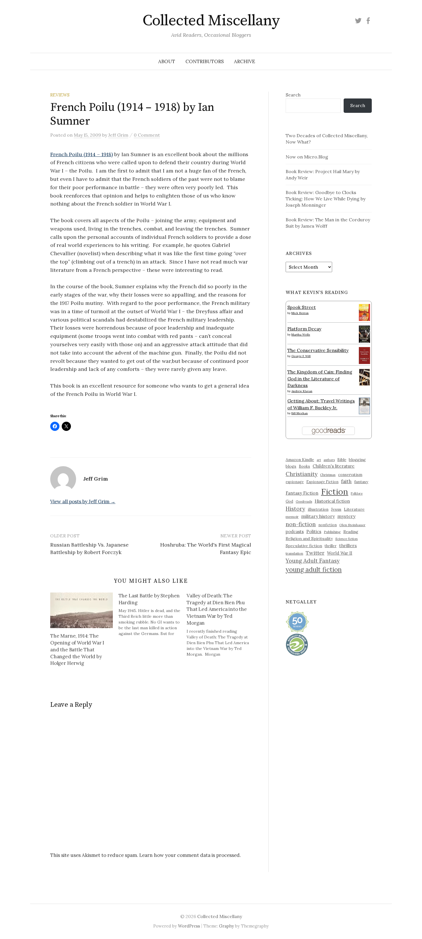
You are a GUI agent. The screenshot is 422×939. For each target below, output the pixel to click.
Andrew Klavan (301, 391)
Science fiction (346, 539)
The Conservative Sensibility (318, 350)
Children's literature (334, 466)
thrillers (348, 545)
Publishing (332, 532)
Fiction (334, 491)
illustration (318, 509)
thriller (330, 545)
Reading (350, 531)
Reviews (59, 95)
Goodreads (304, 501)
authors (329, 460)
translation (294, 553)
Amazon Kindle (300, 459)
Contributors (204, 61)
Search (293, 95)
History (295, 508)
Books (304, 466)
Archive (244, 61)
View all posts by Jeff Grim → (82, 501)
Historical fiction (332, 501)
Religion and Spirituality (309, 538)
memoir (292, 516)
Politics (313, 531)
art (319, 460)
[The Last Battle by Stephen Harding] (153, 615)
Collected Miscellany (211, 20)
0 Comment (147, 135)
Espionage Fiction (322, 481)
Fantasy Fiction (302, 493)
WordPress (189, 926)
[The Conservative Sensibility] (364, 355)
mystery (346, 516)
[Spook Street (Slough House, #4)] (364, 312)
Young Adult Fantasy (313, 560)
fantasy (361, 481)
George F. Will (301, 356)
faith (346, 481)
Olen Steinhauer (352, 525)
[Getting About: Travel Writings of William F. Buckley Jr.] (364, 405)
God (289, 501)
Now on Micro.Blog (307, 157)
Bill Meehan (299, 413)
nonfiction (327, 524)
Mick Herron (300, 313)
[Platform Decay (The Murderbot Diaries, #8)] (364, 334)
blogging (357, 459)
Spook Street (301, 307)
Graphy (226, 926)
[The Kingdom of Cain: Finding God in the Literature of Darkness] (364, 377)
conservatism (350, 474)
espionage (295, 481)
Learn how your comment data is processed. (190, 855)
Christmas (328, 475)
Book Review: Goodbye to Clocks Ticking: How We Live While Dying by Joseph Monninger (325, 198)
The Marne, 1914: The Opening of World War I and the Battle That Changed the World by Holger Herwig (77, 649)
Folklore (357, 493)
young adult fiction (314, 570)
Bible (341, 459)
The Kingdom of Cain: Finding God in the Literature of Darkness (319, 378)
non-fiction (301, 524)
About (166, 61)
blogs (291, 466)
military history (318, 516)
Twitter (315, 552)
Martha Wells (300, 334)
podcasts (295, 531)
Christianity (302, 473)
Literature (354, 509)
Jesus (336, 509)
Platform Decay (304, 329)
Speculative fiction (304, 545)
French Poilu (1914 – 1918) (81, 154)
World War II (339, 553)
